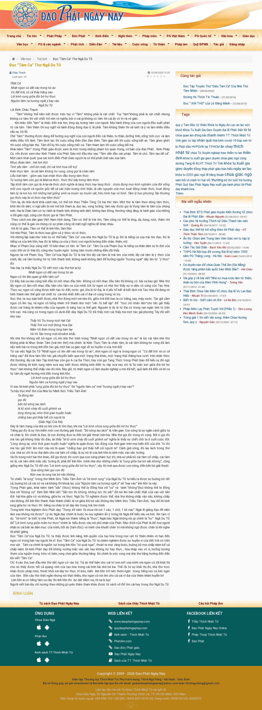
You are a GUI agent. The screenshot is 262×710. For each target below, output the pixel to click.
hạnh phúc (234, 184)
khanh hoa (187, 189)
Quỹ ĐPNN (200, 44)
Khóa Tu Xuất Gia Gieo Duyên (202, 130)
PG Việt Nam (174, 36)
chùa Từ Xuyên (200, 153)
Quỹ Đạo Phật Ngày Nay (199, 184)
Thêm (179, 193)
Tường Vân (236, 282)
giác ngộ (199, 175)
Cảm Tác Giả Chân (195, 247)
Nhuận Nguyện (215, 216)
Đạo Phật (197, 641)
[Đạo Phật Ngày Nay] (14, 59)
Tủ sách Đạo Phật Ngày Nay (59, 603)
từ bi (247, 130)
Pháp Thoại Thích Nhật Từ (209, 634)
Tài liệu (116, 45)
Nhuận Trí (198, 295)
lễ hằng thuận (215, 175)
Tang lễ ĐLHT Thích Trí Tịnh (204, 163)
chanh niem (216, 135)
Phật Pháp (53, 36)
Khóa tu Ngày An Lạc (222, 125)
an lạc (240, 125)
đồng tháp (201, 169)
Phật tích (77, 44)
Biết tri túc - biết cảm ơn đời (202, 300)
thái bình (218, 140)
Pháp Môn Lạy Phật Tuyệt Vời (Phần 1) (209, 309)
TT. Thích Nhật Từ (238, 135)
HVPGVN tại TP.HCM (206, 147)
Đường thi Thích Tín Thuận (201, 97)
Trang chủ (14, 36)
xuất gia (221, 184)
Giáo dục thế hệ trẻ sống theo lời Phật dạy (211, 229)
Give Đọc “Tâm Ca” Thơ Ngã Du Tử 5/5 (164, 76)
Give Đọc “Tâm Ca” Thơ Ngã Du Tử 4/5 (161, 76)
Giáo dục (248, 36)
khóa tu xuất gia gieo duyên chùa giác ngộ (211, 158)
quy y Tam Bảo (185, 125)
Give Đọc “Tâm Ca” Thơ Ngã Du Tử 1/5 (151, 76)
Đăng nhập (237, 44)
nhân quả (204, 140)
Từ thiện (158, 45)
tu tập (192, 140)
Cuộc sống (140, 44)
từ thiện (201, 125)
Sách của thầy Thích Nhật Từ (139, 603)
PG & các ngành (48, 45)
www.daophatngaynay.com (131, 621)
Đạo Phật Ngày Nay (127, 654)
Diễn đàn (94, 45)
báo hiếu (227, 169)
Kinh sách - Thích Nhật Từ (131, 634)
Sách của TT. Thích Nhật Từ (132, 660)
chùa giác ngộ (238, 174)
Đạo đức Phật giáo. (126, 648)
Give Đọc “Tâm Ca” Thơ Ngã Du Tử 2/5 (154, 76)
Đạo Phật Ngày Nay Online (209, 628)
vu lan (238, 153)
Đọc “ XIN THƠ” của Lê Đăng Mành (206, 103)
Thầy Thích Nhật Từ (205, 621)
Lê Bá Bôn (230, 300)
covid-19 (230, 140)
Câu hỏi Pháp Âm (211, 603)
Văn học (21, 45)
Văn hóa (226, 36)
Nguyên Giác (207, 322)
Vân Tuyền (200, 243)
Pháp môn (148, 36)
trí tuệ (201, 180)
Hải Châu (246, 269)
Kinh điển (101, 36)
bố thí (228, 180)
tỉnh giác (181, 140)
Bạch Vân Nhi (218, 247)
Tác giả (218, 44)
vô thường (215, 180)
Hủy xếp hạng (148, 76)
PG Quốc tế (201, 36)
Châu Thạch (19, 72)
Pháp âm (181, 44)
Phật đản (185, 147)
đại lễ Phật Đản (232, 130)
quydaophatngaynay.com (130, 628)
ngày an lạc (242, 168)
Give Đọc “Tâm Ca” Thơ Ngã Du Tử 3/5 (157, 76)
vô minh (191, 180)
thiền (230, 153)
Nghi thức (124, 36)
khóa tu (230, 163)
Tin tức (30, 36)
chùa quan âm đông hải (190, 135)
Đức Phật (77, 36)
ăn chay (226, 146)
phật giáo (214, 169)
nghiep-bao (218, 153)
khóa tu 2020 (184, 175)
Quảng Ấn (197, 225)
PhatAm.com (122, 641)
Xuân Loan (231, 256)
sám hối (180, 180)
